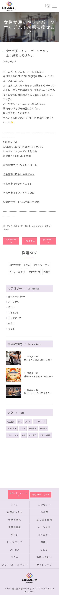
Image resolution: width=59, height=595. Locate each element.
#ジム (27, 265)
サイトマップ (44, 564)
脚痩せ (48, 225)
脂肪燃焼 (32, 428)
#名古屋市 (15, 265)
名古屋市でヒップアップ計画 (18, 192)
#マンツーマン (42, 265)
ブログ (6, 229)
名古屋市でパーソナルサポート (20, 165)
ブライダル (11, 428)
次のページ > (48, 241)
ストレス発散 (45, 435)
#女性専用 (34, 272)
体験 (23, 435)
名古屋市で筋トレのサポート (18, 174)
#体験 (46, 272)
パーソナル (8, 225)
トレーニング (12, 435)
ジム (20, 421)
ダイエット (26, 225)
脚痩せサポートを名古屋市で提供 (21, 202)
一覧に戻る (29, 240)
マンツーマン (39, 421)
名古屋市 (11, 421)
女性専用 (32, 435)
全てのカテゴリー (16, 296)
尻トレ (28, 421)
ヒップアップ (38, 225)
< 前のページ (11, 241)
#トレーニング (17, 272)
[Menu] (54, 6)
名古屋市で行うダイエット (17, 183)
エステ (22, 428)
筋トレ (17, 225)
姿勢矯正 (43, 428)
